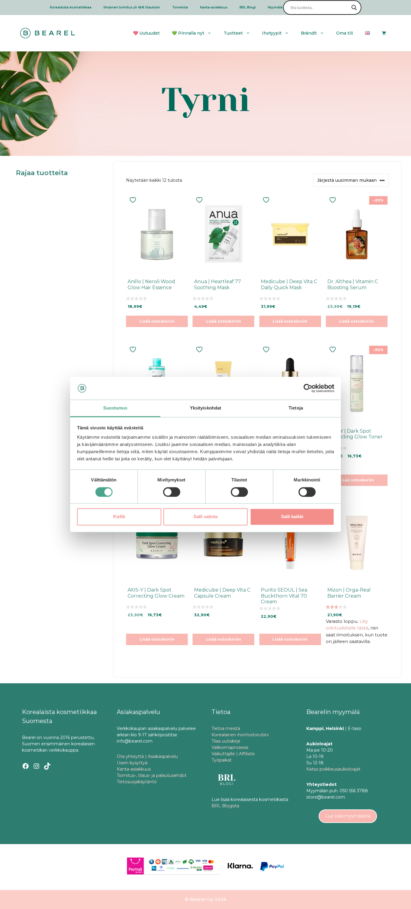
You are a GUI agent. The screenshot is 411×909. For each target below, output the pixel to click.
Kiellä (119, 516)
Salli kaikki (292, 516)
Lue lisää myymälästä (347, 816)
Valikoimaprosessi (230, 747)
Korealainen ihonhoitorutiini (240, 734)
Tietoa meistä (226, 728)
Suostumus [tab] (115, 408)
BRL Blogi (247, 7)
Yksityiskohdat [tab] (205, 408)
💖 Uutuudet (146, 33)
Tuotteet (233, 33)
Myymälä (275, 7)
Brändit (309, 33)
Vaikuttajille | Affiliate (233, 753)
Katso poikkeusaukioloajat (333, 769)
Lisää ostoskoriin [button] (157, 321)
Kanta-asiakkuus (213, 7)
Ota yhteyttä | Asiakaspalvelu (147, 756)
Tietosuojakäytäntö (137, 781)
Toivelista (180, 7)
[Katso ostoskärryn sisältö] (384, 33)
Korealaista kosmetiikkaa (70, 7)
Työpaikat (222, 760)
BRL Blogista (225, 806)
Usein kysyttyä (132, 762)
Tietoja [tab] (296, 408)
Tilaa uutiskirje (226, 741)
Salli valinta (205, 516)
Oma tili (344, 33)
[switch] (171, 492)
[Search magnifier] (354, 7)
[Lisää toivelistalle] (133, 200)
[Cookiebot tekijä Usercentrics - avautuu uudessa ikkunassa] (308, 388)
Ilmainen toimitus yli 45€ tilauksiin (132, 7)
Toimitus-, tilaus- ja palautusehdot (152, 775)
